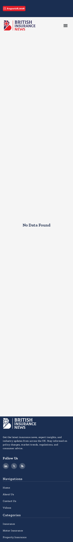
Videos (7, 507)
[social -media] (6, 466)
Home (6, 487)
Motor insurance (13, 530)
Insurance (9, 523)
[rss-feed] (22, 466)
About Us (8, 494)
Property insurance (15, 537)
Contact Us (9, 501)
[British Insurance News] (19, 25)
